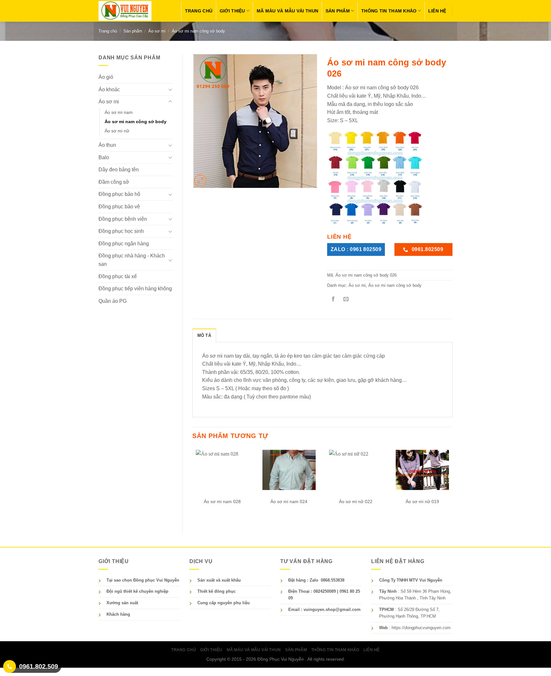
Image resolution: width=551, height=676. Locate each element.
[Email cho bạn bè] (346, 299)
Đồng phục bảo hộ (119, 194)
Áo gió (106, 77)
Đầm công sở (114, 182)
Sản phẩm (338, 10)
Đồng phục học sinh (121, 231)
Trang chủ (199, 10)
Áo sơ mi (156, 31)
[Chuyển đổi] (170, 89)
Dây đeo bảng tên (119, 169)
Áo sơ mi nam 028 (222, 501)
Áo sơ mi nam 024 (288, 501)
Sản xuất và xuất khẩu (219, 580)
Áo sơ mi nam (119, 112)
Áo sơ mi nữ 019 (422, 501)
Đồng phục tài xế (118, 276)
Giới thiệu (232, 10)
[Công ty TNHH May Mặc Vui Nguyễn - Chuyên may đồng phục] (125, 10)
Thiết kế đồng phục (216, 591)
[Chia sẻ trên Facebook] (333, 299)
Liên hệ (437, 10)
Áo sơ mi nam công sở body (198, 31)
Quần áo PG (113, 301)
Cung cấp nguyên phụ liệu (223, 602)
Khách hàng (118, 614)
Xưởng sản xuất (122, 602)
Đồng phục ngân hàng (124, 243)
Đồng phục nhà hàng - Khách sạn (132, 260)
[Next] (452, 485)
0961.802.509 (38, 666)
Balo (104, 157)
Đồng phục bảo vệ (119, 206)
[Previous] (192, 485)
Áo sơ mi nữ (117, 130)
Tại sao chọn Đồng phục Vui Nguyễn (143, 580)
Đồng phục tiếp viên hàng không (135, 288)
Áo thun (107, 145)
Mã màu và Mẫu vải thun (287, 10)
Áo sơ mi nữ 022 (355, 501)
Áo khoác (109, 89)
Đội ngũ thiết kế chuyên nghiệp (137, 591)
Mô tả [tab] (204, 335)
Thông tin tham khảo (388, 10)
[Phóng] (200, 181)
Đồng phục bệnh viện (123, 219)
